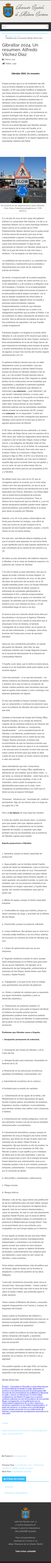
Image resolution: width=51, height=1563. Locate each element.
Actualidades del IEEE (21, 1471)
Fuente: (5, 1423)
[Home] (6, 36)
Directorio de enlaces (16, 1493)
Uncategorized (20, 1456)
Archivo (9, 1486)
